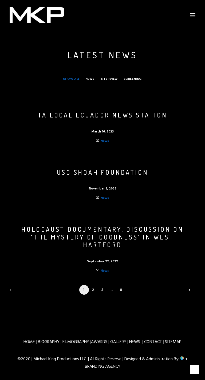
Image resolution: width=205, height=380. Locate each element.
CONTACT (153, 342)
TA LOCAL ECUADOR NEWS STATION (102, 115)
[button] (192, 15)
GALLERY (118, 342)
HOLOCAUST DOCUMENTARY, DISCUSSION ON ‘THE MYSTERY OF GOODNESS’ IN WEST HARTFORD (102, 237)
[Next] (188, 292)
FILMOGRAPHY (75, 342)
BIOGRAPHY (49, 342)
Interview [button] (109, 79)
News (105, 141)
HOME (29, 342)
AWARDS (99, 342)
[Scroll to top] (194, 369)
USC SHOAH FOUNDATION (102, 172)
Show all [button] (71, 79)
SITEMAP (173, 342)
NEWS (134, 342)
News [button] (89, 79)
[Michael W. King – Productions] (37, 15)
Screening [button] (133, 79)
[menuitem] (71, 78)
